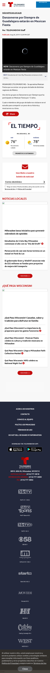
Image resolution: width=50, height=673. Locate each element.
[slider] (7, 56)
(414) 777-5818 (33, 474)
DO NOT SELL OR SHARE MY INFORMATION (25, 435)
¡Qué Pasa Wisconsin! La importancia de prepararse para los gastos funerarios (23, 329)
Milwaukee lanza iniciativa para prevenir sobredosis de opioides (24, 232)
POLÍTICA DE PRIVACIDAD (25, 424)
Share (12, 114)
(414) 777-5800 (35, 477)
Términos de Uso (10, 189)
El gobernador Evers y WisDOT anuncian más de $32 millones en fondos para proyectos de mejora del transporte (25, 263)
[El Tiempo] (24, 129)
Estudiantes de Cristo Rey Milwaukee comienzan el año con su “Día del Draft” (23, 242)
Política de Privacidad (24, 189)
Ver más (24, 276)
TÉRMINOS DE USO (25, 430)
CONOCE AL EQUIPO (25, 419)
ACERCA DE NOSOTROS (25, 409)
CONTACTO (25, 414)
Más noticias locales (12, 13)
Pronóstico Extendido (24, 153)
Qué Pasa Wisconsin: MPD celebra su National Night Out (21, 362)
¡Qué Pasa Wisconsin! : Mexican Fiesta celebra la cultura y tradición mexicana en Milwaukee (24, 341)
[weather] (7, 142)
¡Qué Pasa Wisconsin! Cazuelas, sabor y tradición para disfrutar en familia (24, 319)
